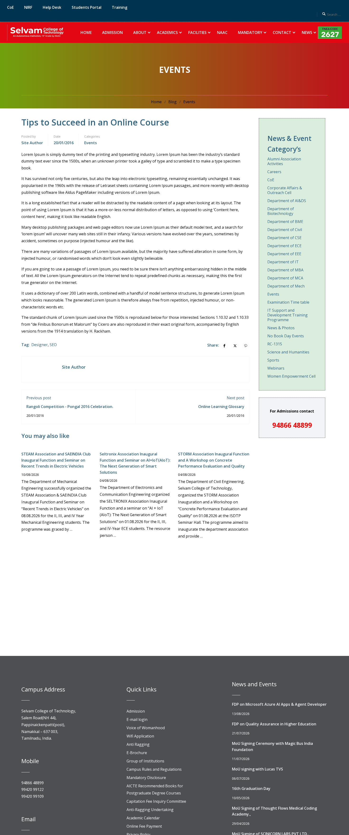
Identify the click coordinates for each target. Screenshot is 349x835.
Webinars (275, 368)
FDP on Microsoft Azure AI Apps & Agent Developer (279, 704)
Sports (273, 360)
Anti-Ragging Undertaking (150, 809)
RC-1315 (274, 344)
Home (86, 32)
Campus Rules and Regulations (154, 769)
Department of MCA (285, 278)
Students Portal (86, 7)
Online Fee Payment (144, 826)
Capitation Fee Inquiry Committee (156, 801)
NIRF (28, 7)
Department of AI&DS (286, 200)
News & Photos (281, 327)
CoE (10, 7)
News (307, 32)
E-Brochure (137, 752)
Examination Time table (288, 302)
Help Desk (52, 7)
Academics (167, 32)
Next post (235, 397)
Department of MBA (285, 270)
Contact (282, 32)
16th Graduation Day (251, 788)
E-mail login (137, 719)
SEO (53, 344)
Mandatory (250, 32)
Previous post (38, 397)
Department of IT (283, 261)
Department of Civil (284, 229)
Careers (274, 171)
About (139, 32)
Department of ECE (284, 245)
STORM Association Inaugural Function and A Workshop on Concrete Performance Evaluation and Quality (213, 460)
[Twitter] (235, 345)
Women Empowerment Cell (291, 376)
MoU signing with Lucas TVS (257, 769)
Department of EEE (284, 253)
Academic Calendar (143, 818)
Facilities (197, 32)
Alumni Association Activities (284, 161)
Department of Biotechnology (280, 211)
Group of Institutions (145, 761)
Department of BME (285, 221)
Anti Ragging (138, 744)
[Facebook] (224, 345)
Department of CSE (284, 237)
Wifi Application (140, 736)
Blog (172, 101)
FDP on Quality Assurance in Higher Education (274, 724)
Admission (112, 32)
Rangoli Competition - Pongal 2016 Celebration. (69, 406)
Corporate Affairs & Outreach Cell (284, 190)
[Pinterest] (245, 345)
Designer (39, 344)
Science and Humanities (288, 352)
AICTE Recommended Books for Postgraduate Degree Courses (155, 789)
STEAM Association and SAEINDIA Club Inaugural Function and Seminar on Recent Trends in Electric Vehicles (56, 460)
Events (189, 101)
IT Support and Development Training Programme (287, 315)
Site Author (32, 142)
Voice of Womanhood (146, 727)
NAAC (222, 32)
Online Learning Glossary (221, 406)
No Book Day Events (285, 336)
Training (119, 7)
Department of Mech (286, 286)
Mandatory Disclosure (146, 777)
